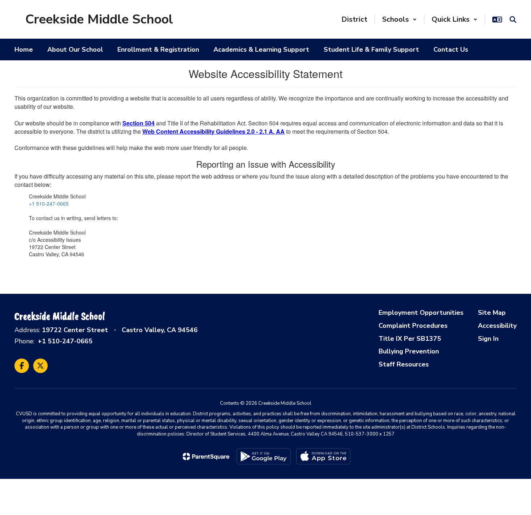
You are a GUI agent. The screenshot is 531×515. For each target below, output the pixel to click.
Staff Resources (404, 364)
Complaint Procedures (413, 325)
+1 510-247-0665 (49, 203)
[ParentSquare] (206, 456)
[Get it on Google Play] (264, 456)
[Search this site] (513, 19)
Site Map (492, 312)
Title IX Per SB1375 (410, 338)
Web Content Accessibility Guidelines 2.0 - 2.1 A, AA (213, 131)
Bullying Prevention (409, 351)
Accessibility (497, 325)
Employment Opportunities (421, 312)
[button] (399, 19)
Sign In (488, 338)
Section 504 (138, 123)
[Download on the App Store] (323, 456)
